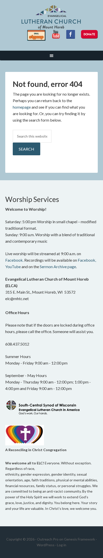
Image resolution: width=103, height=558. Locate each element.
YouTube (13, 266)
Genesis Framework (79, 539)
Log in (61, 545)
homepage (22, 107)
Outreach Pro (47, 539)
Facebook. (14, 260)
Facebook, (87, 260)
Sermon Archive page (58, 266)
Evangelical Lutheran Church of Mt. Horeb (51, 17)
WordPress (45, 545)
